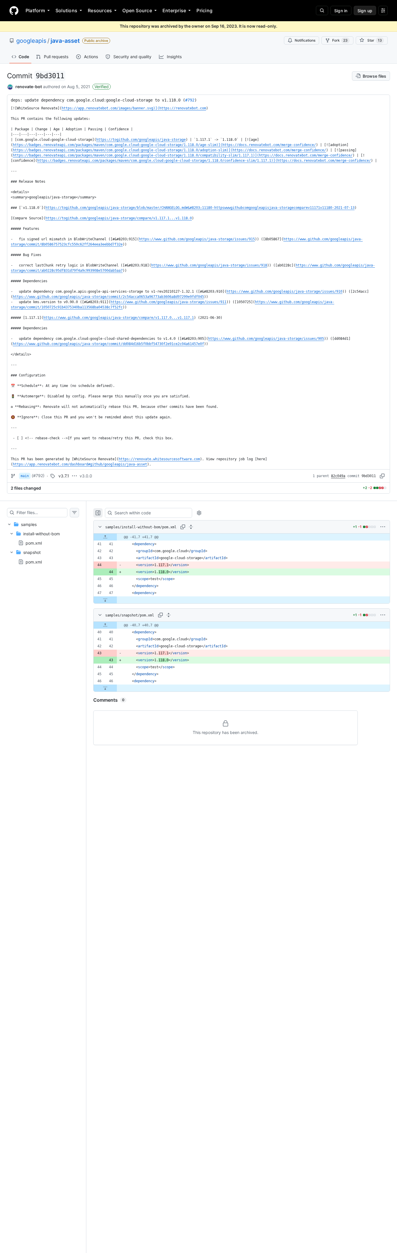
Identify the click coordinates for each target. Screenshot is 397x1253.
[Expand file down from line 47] (105, 599)
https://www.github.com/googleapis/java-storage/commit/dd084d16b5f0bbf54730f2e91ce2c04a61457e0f (108, 344)
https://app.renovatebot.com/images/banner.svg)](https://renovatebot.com (134, 108)
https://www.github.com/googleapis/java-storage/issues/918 (209, 265)
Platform (35, 10)
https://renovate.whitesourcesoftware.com (159, 459)
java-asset (65, 40)
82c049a (338, 476)
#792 (189, 100)
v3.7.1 (63, 475)
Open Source (137, 10)
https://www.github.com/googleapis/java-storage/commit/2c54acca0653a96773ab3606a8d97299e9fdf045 (108, 297)
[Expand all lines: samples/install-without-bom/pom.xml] (191, 527)
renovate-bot (28, 86)
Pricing (204, 10)
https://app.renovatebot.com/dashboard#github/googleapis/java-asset (80, 464)
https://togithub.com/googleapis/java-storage (141, 140)
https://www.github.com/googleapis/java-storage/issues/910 (284, 291)
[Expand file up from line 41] (105, 537)
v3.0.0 (86, 475)
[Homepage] (14, 10)
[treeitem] (43, 543)
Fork (340, 40)
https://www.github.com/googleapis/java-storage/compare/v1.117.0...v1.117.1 (118, 318)
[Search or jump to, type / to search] (322, 10)
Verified (101, 86)
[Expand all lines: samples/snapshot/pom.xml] (168, 615)
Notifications (305, 40)
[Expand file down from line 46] (105, 688)
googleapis (31, 40)
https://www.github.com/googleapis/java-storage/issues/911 (168, 302)
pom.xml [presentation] (34, 543)
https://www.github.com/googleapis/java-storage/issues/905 (266, 339)
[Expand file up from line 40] (105, 625)
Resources (100, 10)
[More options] (382, 527)
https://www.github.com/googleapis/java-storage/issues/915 (197, 239)
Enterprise (174, 10)
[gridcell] (242, 537)
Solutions (66, 10)
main (25, 476)
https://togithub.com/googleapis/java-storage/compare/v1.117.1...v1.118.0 (118, 218)
